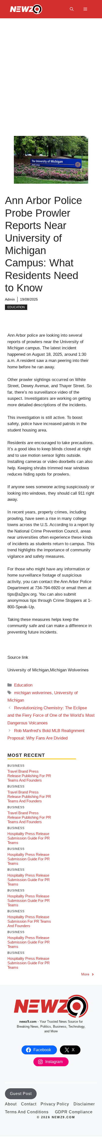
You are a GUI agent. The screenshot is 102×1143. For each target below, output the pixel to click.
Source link (17, 657)
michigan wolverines (33, 692)
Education (16, 307)
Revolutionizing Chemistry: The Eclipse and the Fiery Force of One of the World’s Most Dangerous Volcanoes (51, 715)
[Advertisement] (51, 72)
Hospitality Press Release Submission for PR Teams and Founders (29, 921)
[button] (71, 9)
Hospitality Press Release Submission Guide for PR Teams (28, 838)
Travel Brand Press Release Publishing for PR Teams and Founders (29, 775)
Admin (10, 299)
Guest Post (21, 1094)
